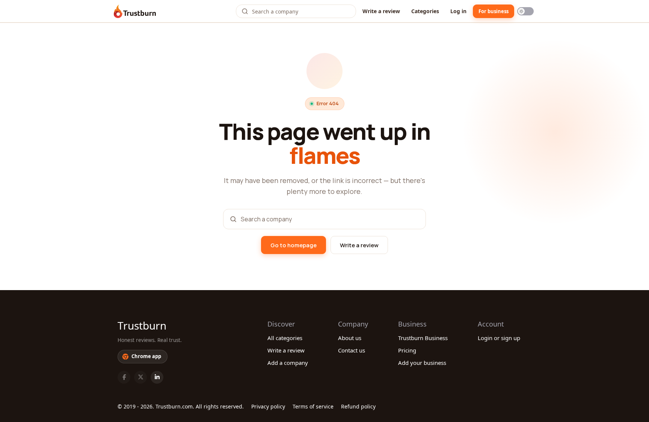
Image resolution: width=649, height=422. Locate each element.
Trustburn (142, 325)
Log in (458, 11)
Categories (425, 11)
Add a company (287, 362)
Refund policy (358, 406)
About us (349, 338)
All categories (284, 338)
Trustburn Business (423, 338)
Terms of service (313, 406)
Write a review (381, 11)
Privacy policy (268, 406)
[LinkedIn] (157, 377)
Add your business (422, 362)
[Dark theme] (525, 11)
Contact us (351, 350)
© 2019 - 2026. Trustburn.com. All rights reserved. (181, 406)
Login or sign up (499, 338)
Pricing (407, 350)
